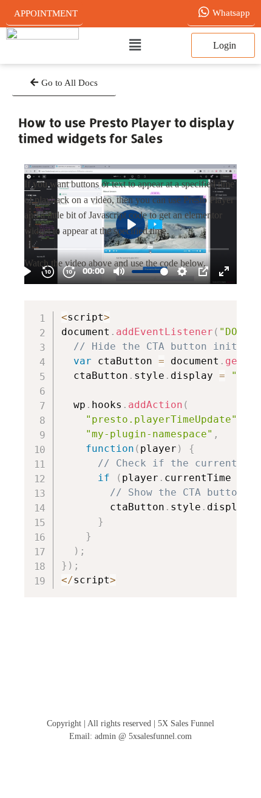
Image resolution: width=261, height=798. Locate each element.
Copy (221, 312)
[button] (135, 46)
